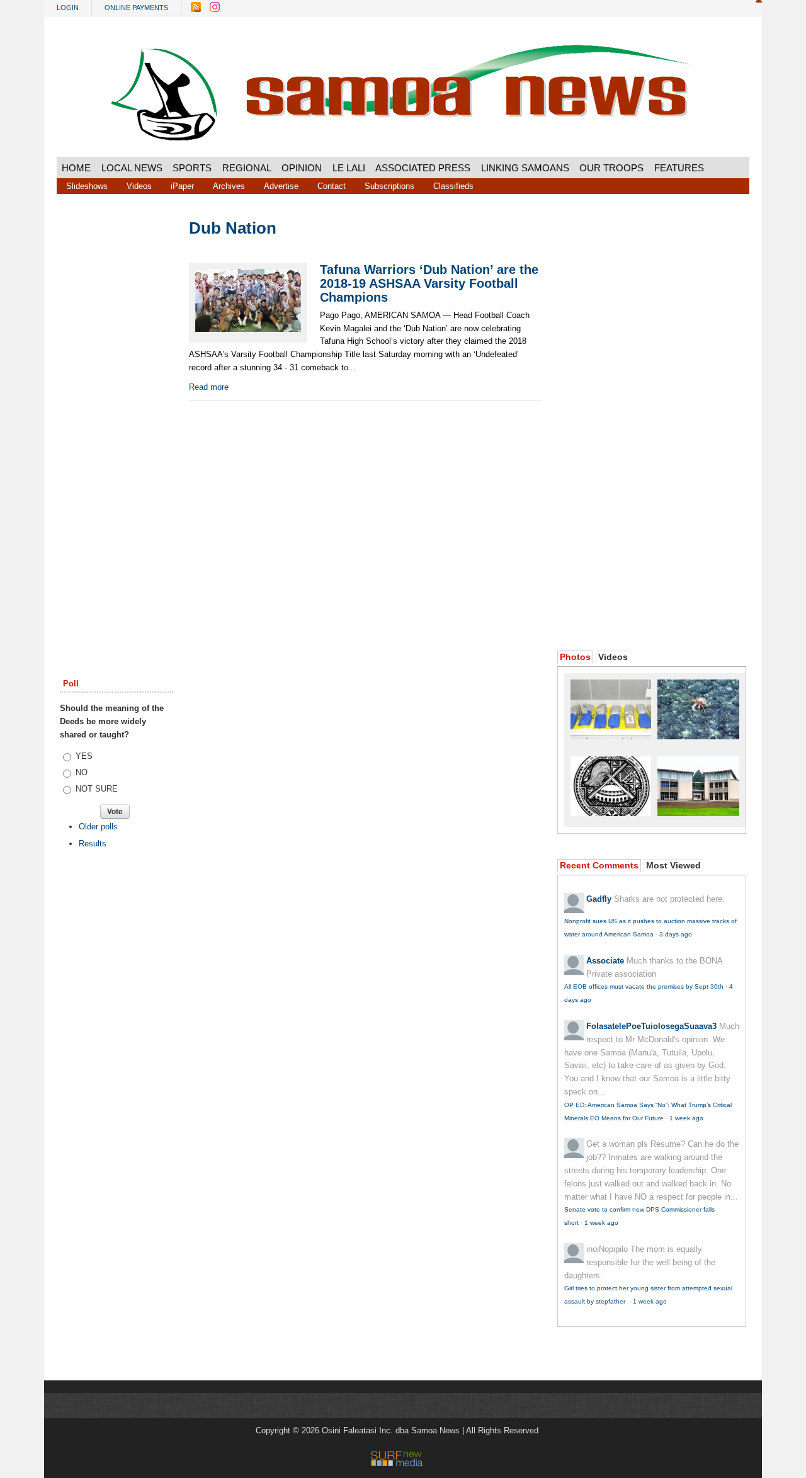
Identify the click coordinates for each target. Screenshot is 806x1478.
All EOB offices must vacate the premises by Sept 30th (644, 986)
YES (84, 756)
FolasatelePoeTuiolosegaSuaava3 (651, 1026)
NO (82, 772)
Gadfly (598, 899)
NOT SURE (97, 788)
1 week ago (686, 1118)
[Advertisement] (116, 411)
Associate (605, 960)
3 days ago (675, 934)
